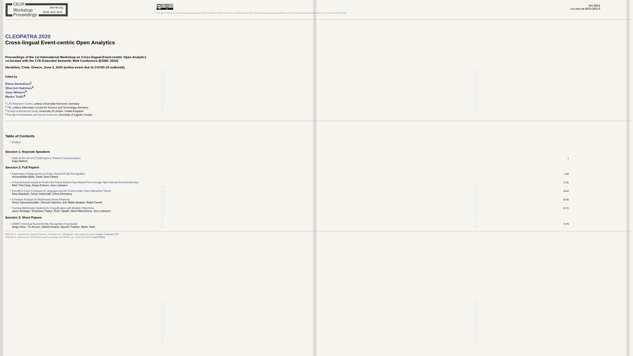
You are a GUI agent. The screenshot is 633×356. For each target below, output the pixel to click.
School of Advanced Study (22, 111)
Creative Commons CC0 (107, 234)
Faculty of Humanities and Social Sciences (32, 115)
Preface (16, 142)
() (341, 13)
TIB (9, 107)
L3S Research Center (19, 104)
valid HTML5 (98, 237)
